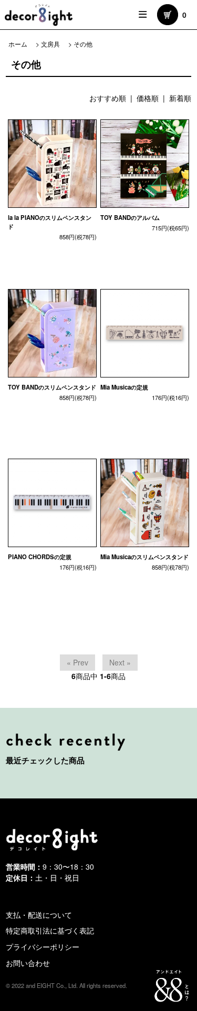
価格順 (148, 98)
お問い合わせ (28, 963)
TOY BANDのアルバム (130, 217)
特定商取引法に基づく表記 (50, 930)
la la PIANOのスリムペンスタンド (49, 221)
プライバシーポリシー (42, 946)
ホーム (17, 43)
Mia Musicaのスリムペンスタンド (144, 556)
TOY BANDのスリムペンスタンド (52, 387)
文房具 (50, 43)
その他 (83, 43)
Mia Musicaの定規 (124, 387)
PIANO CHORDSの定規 (39, 556)
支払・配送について (39, 914)
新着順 (180, 98)
